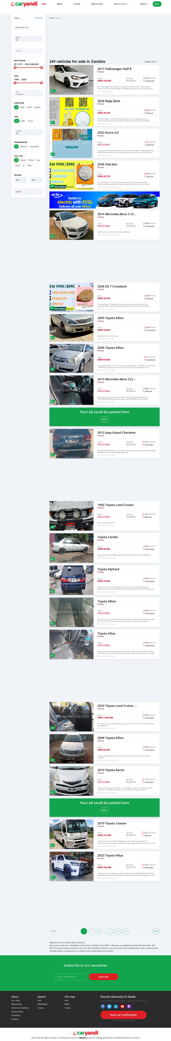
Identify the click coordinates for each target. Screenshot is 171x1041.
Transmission (20, 142)
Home (51, 18)
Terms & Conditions (20, 1008)
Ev (24, 165)
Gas (38, 160)
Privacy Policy (17, 1011)
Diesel (23, 160)
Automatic (34, 146)
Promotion (16, 1015)
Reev (30, 165)
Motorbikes (43, 1004)
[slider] (15, 67)
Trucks (76, 3)
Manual (23, 146)
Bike (23, 121)
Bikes (59, 3)
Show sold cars (22, 27)
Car (16, 121)
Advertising (16, 1004)
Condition (19, 103)
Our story (15, 1000)
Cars (43, 3)
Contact (14, 1019)
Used (29, 107)
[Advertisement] (28, 240)
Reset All (39, 18)
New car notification (123, 1015)
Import (37, 107)
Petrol (31, 160)
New (22, 107)
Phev (18, 165)
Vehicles (58, 18)
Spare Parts (97, 3)
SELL (157, 4)
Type (16, 117)
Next (156, 931)
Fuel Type (18, 156)
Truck (30, 121)
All (16, 107)
